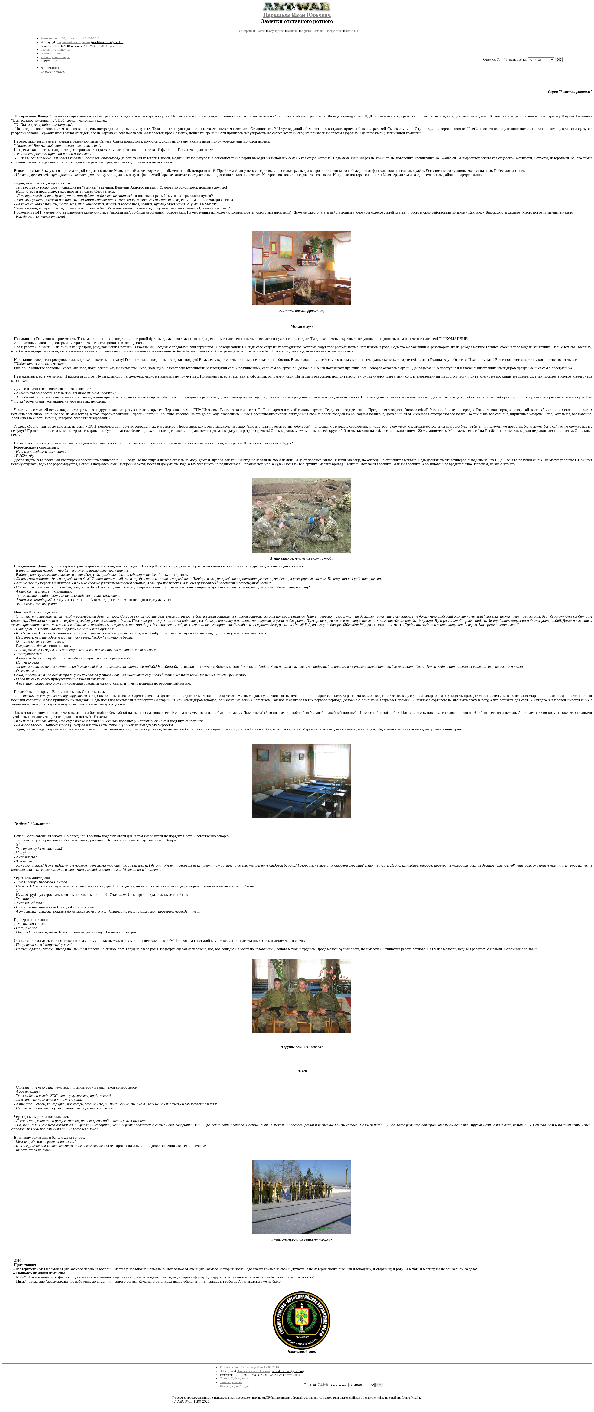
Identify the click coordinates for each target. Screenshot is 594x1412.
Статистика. (114, 46)
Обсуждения (275, 31)
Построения (334, 31)
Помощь (317, 31)
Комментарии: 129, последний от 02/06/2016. (70, 38)
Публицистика (60, 49)
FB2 (54, 60)
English (305, 31)
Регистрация (246, 31)
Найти (260, 31)
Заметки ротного (52, 53)
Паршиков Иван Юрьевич (297, 15)
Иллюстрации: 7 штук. (55, 57)
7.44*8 (502, 59)
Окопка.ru (350, 31)
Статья (45, 49)
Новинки (291, 31)
